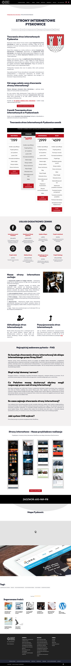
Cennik (33, 2)
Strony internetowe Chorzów (42, 646)
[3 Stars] (37, 596)
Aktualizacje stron (41, 29)
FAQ (53, 29)
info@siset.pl (11, 643)
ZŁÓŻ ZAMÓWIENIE (14, 172)
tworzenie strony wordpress (46, 587)
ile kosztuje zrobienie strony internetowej (24, 100)
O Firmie (37, 2)
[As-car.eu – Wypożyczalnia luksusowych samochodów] (58, 456)
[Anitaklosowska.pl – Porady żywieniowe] (43, 477)
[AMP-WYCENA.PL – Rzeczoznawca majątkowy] (58, 487)
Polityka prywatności (55, 643)
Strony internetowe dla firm (27, 643)
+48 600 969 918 (11, 641)
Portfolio (43, 2)
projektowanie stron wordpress (5, 587)
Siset (11, 664)
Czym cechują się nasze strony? (30, 29)
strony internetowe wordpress (29, 587)
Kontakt (54, 2)
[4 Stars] (38, 596)
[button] (36, 532)
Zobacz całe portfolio (35, 490)
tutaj (61, 335)
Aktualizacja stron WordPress (27, 645)
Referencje (49, 2)
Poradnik (53, 639)
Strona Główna (21, 2)
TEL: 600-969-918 (61, 2)
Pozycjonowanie (48, 29)
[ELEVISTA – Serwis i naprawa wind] (28, 474)
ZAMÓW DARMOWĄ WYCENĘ (25, 106)
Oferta (27, 2)
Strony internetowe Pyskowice (19, 587)
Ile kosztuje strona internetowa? (23, 661)
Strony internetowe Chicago (42, 640)
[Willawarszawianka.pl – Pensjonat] (43, 465)
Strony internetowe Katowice (42, 642)
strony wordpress (37, 587)
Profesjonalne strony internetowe (13, 14)
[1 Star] (35, 596)
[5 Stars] (39, 596)
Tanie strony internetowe (26, 642)
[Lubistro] (13, 488)
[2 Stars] (36, 596)
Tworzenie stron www (16, 29)
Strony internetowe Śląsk (41, 639)
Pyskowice (12, 587)
